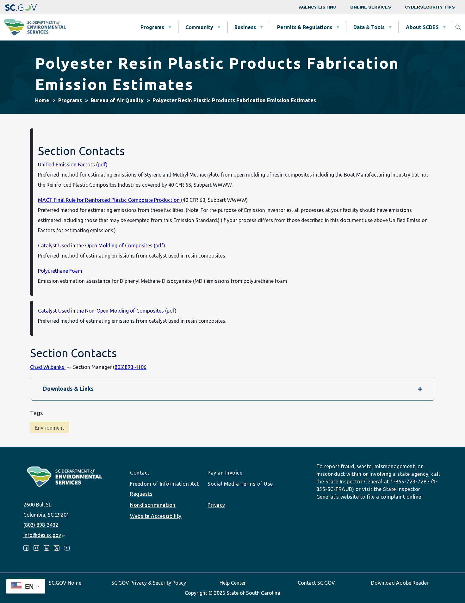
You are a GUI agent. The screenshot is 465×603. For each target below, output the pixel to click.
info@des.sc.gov (42, 535)
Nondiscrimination (153, 505)
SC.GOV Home (65, 583)
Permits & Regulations (304, 27)
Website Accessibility (156, 516)
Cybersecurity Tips (430, 6)
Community (199, 27)
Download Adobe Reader (400, 583)
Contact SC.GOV (316, 583)
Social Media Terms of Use (240, 484)
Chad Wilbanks (47, 367)
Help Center (233, 583)
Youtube (67, 548)
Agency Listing (317, 6)
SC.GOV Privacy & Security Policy (148, 583)
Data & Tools (369, 27)
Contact (140, 473)
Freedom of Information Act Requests (164, 489)
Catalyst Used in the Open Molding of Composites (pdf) (102, 245)
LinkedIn (46, 548)
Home (42, 100)
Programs (152, 27)
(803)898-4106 (129, 367)
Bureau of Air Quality (117, 100)
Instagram (36, 548)
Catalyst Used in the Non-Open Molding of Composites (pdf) (108, 311)
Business (245, 27)
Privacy (216, 505)
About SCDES (422, 27)
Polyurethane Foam (61, 271)
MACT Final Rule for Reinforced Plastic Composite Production (109, 200)
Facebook (26, 548)
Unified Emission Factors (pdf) (73, 164)
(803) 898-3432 (40, 525)
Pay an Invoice (225, 473)
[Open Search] (458, 27)
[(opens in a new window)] (21, 7)
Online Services (370, 6)
